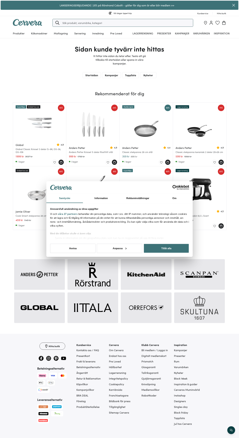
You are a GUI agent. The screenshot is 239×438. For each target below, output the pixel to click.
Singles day (181, 407)
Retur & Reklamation (88, 378)
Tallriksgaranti (150, 372)
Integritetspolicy (118, 378)
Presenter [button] (164, 33)
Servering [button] (80, 33)
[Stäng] (234, 5)
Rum (176, 361)
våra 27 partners (68, 214)
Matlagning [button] (61, 33)
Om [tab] (174, 198)
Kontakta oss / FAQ (87, 350)
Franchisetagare (118, 395)
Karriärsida (115, 389)
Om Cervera (116, 350)
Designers (180, 401)
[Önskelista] (217, 23)
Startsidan (91, 75)
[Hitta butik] (205, 23)
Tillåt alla (166, 248)
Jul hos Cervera (183, 423)
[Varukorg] (224, 23)
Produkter (19, 33)
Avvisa (73, 248)
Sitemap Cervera (119, 412)
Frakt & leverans (85, 361)
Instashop (180, 395)
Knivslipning (148, 384)
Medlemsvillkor (150, 389)
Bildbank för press (119, 401)
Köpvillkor (82, 384)
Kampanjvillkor (85, 389)
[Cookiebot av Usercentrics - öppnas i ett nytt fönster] (175, 187)
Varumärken (201, 33)
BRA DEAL (82, 395)
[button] (57, 23)
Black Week (180, 378)
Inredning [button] (98, 33)
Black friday (181, 412)
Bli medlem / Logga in (154, 350)
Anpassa (118, 248)
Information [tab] (101, 198)
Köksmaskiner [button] (39, 33)
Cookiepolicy (116, 384)
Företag (81, 401)
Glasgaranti (148, 367)
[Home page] (27, 25)
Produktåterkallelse (88, 407)
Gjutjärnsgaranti (151, 378)
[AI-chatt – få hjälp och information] (231, 430)
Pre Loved (116, 33)
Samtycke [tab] (64, 198)
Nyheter (148, 75)
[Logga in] (211, 23)
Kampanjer (182, 33)
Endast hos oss (117, 356)
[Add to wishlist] (54, 162)
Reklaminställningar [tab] (137, 198)
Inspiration (222, 33)
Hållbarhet (115, 367)
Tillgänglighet (117, 407)
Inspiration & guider (185, 384)
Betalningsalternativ (88, 367)
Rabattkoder (148, 395)
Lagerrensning (143, 33)
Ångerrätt (82, 372)
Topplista (130, 75)
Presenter (179, 356)
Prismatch (147, 361)
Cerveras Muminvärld (187, 389)
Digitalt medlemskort (153, 356)
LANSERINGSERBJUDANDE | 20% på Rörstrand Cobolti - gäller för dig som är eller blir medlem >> (117, 5)
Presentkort (83, 356)
